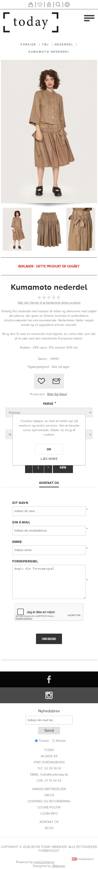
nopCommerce (44, 862)
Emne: (17, 542)
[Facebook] (49, 679)
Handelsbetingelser (49, 789)
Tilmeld (44, 741)
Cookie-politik (49, 807)
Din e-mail (21, 522)
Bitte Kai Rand (57, 394)
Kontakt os (49, 822)
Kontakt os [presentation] (49, 483)
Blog (49, 828)
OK (49, 449)
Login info (49, 813)
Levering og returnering (49, 801)
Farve (48, 403)
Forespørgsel (25, 561)
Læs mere (49, 459)
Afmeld (61, 741)
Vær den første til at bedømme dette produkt (49, 303)
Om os (49, 795)
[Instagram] (49, 695)
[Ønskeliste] (39, 4)
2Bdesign (58, 866)
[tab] (49, 483)
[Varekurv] (30, 4)
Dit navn (20, 503)
